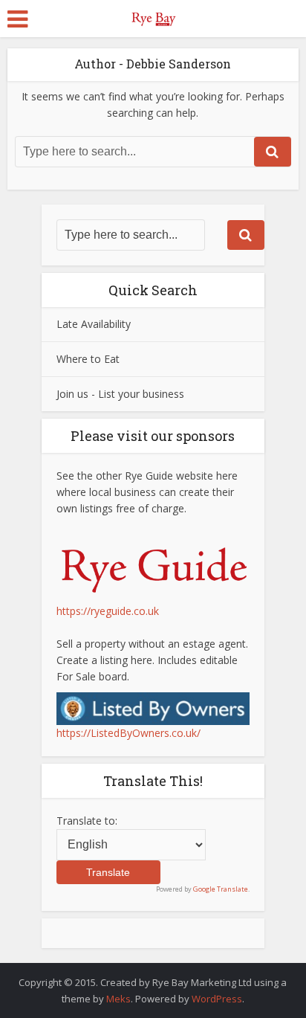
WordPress (217, 998)
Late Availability (93, 324)
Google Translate (220, 889)
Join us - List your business (120, 394)
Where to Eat (88, 359)
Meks (118, 998)
